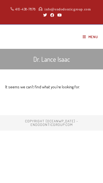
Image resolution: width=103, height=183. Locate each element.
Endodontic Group (34, 36)
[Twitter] (45, 15)
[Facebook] (52, 15)
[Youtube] (59, 15)
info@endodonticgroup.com (66, 9)
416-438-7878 (25, 9)
